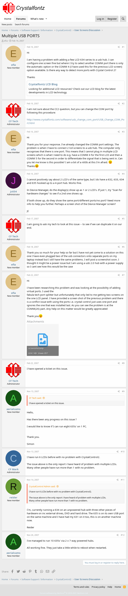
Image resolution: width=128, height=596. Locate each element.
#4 (123, 173)
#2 (123, 103)
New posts (7, 24)
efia (6, 40)
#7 (123, 275)
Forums (21, 18)
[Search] (123, 19)
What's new (37, 18)
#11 (122, 479)
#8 (123, 363)
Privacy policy (98, 586)
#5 (123, 218)
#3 (123, 131)
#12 (122, 535)
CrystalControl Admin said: (42, 486)
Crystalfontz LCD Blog (43, 84)
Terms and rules (81, 586)
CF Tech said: (35, 397)
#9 (123, 391)
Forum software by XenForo (64, 593)
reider (13, 497)
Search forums (22, 24)
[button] (46, 19)
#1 (123, 47)
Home (7, 18)
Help (110, 586)
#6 (123, 246)
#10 (122, 451)
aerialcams (13, 409)
